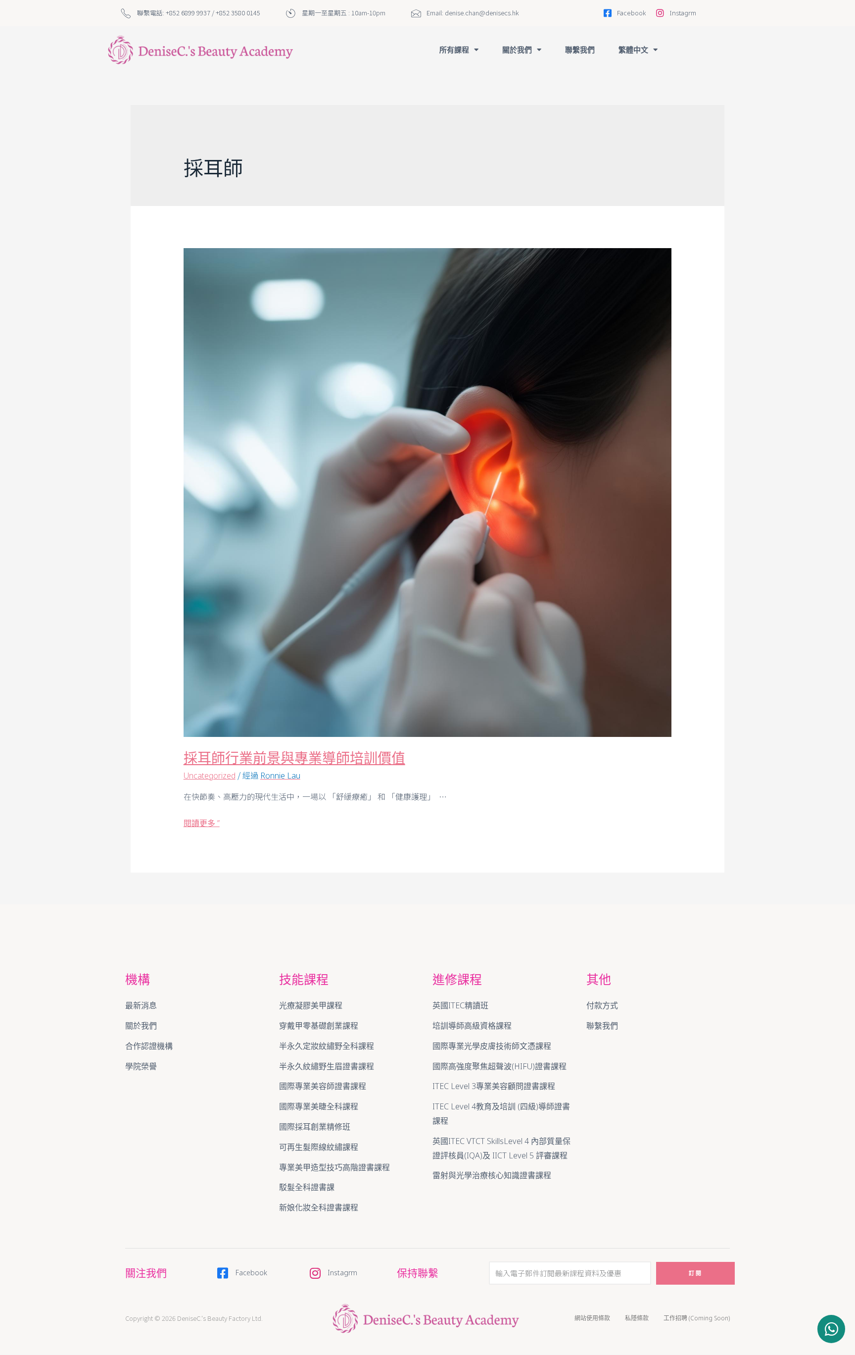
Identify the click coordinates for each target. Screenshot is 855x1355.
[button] (831, 1329)
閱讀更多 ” (202, 823)
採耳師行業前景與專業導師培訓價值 (294, 757)
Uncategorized (210, 775)
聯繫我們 (580, 49)
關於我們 (517, 49)
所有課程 (454, 49)
